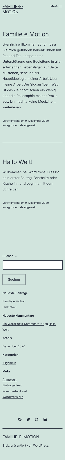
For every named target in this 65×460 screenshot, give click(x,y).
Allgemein (30, 125)
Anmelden (9, 379)
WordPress (40, 445)
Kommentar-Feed (14, 391)
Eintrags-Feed (12, 385)
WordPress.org (12, 397)
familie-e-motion (20, 436)
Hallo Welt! (17, 162)
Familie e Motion (25, 34)
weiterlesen (11, 107)
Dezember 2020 (13, 346)
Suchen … (9, 256)
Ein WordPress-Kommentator (23, 324)
